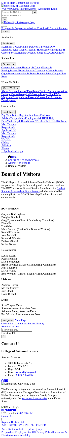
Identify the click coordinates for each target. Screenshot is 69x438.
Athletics (23, 8)
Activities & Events (26, 73)
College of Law (43, 52)
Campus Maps (17, 118)
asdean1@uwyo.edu (26, 372)
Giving (15, 8)
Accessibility (23, 435)
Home (14, 156)
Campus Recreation (11, 67)
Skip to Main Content (12, 2)
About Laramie (9, 91)
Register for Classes (29, 115)
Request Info (8, 127)
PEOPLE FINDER (35, 425)
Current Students (58, 28)
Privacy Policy (44, 432)
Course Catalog (19, 49)
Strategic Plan (47, 94)
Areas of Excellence (28, 91)
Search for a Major (11, 46)
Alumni (32, 8)
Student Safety (44, 73)
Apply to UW (8, 130)
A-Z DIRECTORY (12, 425)
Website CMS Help (45, 121)
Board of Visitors (10, 326)
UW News (61, 121)
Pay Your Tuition (10, 115)
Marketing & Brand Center (21, 121)
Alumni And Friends (19, 162)
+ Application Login (46, 8)
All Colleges (57, 52)
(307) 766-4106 (24, 375)
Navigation (8, 320)
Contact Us (7, 416)
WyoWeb (6, 8)
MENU (6, 31)
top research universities (34, 398)
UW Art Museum (48, 91)
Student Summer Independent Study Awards (33, 190)
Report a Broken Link (13, 422)
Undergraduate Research (25, 97)
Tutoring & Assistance (39, 49)
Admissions (30, 28)
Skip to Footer (31, 2)
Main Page (20, 320)
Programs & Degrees (12, 28)
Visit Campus (8, 124)
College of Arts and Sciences (23, 159)
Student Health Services (22, 70)
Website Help (23, 429)
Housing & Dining (32, 67)
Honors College (26, 52)
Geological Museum (29, 94)
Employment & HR (35, 118)
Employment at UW (26, 432)
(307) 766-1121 (25, 413)
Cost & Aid (43, 28)
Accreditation (8, 429)
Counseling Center (45, 70)
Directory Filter (9, 333)
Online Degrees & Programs (36, 46)
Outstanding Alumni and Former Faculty (22, 323)
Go (4, 19)
